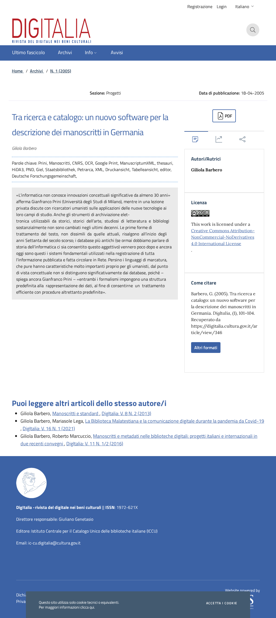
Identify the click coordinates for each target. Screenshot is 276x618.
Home (18, 71)
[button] (245, 6)
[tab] (196, 139)
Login (222, 6)
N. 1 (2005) (60, 71)
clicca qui (87, 607)
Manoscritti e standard (75, 413)
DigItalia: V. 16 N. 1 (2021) (49, 428)
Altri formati (205, 347)
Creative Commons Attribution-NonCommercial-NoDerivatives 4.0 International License (223, 237)
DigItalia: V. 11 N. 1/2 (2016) (94, 443)
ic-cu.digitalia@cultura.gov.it (54, 543)
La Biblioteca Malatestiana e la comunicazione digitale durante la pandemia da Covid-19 (174, 421)
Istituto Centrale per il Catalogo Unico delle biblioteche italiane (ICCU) (94, 531)
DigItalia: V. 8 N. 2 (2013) (126, 413)
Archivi (37, 71)
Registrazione (199, 6)
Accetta (221, 603)
